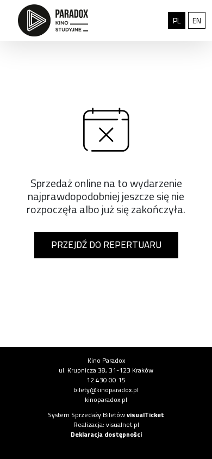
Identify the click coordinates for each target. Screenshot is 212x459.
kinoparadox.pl (106, 399)
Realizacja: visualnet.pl (106, 424)
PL (179, 20)
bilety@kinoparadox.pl (106, 389)
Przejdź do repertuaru (106, 245)
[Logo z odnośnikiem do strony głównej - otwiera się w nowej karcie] (53, 20)
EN (198, 20)
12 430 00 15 (106, 380)
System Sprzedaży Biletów (106, 415)
